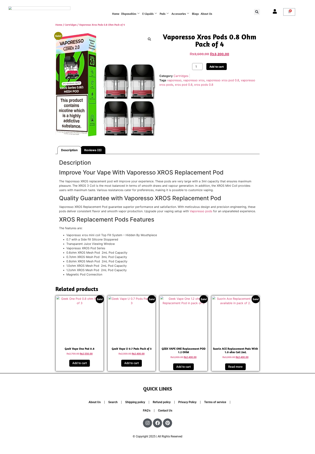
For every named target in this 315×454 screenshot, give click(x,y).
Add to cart (216, 66)
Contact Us (165, 410)
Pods (163, 13)
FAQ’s (146, 410)
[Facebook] (157, 423)
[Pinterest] (167, 423)
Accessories (179, 13)
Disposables (128, 13)
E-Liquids (148, 13)
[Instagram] (147, 423)
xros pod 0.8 (183, 84)
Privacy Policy (187, 402)
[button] (257, 12)
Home (115, 13)
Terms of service (215, 402)
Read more (235, 366)
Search (113, 402)
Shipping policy (135, 402)
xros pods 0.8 (203, 84)
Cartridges (71, 24)
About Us (206, 13)
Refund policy (162, 402)
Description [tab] (69, 150)
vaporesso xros (194, 80)
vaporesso (174, 80)
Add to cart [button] (79, 363)
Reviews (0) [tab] (93, 150)
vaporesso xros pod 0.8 (222, 80)
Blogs (195, 13)
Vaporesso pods (201, 211)
